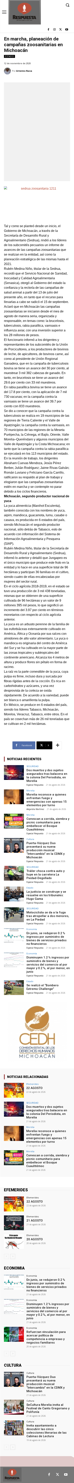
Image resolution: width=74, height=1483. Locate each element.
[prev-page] (6, 1256)
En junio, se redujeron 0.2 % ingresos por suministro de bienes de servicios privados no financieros (46, 938)
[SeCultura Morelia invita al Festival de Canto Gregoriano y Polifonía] (14, 1407)
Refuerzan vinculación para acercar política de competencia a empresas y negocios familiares (46, 1337)
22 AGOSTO (34, 1088)
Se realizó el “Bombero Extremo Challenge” (42, 987)
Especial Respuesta (34, 784)
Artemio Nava (24, 70)
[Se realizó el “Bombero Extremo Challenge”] (14, 987)
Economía (31, 929)
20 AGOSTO (34, 1239)
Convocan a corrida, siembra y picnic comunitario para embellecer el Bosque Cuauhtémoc (47, 824)
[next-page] (12, 1256)
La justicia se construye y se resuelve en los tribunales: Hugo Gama (46, 895)
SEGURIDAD (32, 766)
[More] (57, 745)
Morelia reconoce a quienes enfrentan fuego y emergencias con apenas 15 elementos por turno (46, 800)
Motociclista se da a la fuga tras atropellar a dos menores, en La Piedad (47, 916)
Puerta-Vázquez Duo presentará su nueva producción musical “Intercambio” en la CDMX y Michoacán (45, 850)
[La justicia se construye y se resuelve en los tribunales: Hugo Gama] (14, 894)
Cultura (30, 839)
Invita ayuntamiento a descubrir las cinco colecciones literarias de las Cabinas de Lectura (46, 1431)
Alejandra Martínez (35, 809)
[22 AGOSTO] (14, 1090)
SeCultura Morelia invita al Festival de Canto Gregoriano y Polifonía (47, 1408)
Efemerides (32, 1084)
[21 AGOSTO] (14, 1222)
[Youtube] (67, 30)
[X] (60, 30)
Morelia (30, 790)
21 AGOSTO (34, 1220)
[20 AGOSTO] (14, 1241)
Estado (9, 56)
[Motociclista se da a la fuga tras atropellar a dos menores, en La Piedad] (14, 914)
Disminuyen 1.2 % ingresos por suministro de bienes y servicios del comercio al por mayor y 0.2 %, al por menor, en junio (48, 964)
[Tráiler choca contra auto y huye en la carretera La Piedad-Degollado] (14, 873)
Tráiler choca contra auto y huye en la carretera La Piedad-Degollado (45, 874)
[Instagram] (55, 30)
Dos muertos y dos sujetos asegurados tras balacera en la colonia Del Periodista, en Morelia (46, 775)
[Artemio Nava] (8, 71)
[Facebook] (48, 30)
